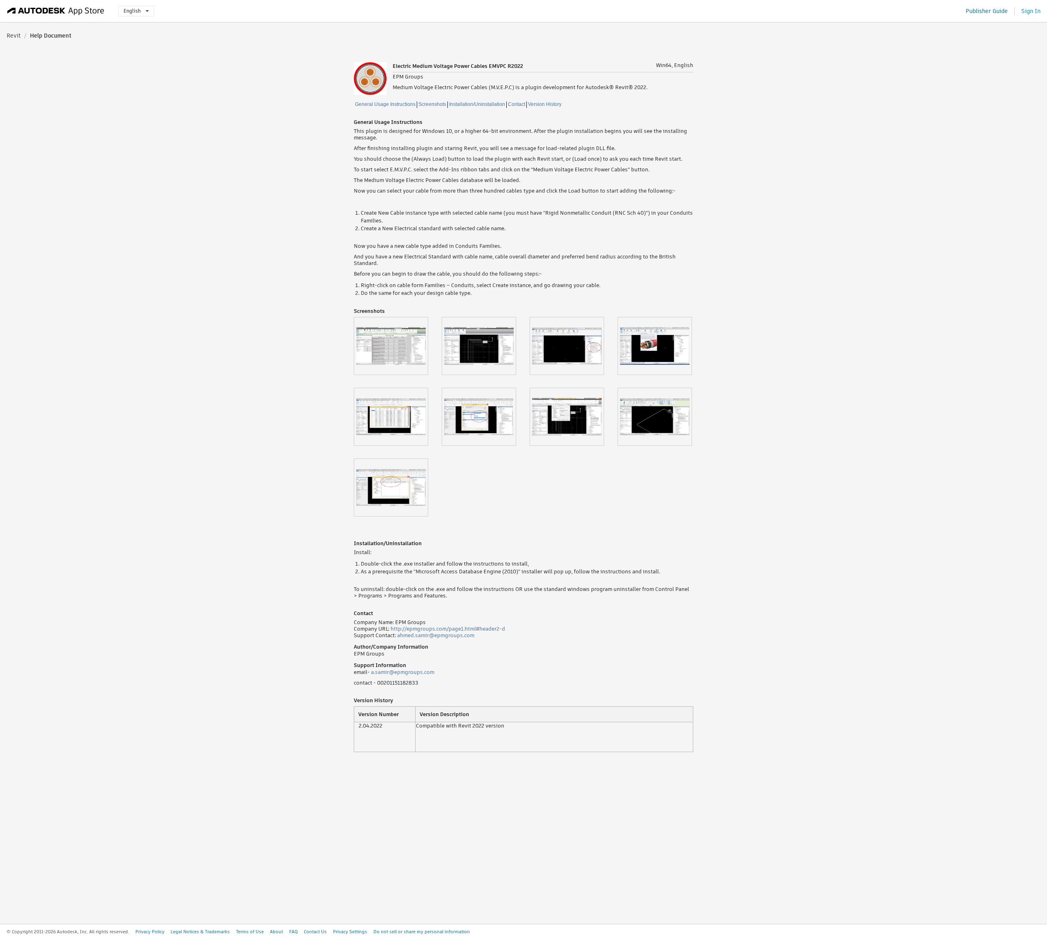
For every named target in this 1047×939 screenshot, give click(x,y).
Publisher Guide (987, 11)
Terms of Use (250, 931)
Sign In (1030, 11)
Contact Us (315, 931)
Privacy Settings (350, 931)
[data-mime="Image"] (398, 346)
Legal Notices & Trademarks (200, 931)
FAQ (293, 931)
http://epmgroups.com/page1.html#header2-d (448, 629)
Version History (545, 104)
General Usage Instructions (385, 104)
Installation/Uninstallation (477, 104)
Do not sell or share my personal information (421, 931)
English (132, 10)
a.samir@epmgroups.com (402, 672)
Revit (14, 35)
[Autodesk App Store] (56, 11)
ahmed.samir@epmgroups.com (435, 635)
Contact (516, 104)
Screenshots (432, 104)
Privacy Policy (149, 931)
